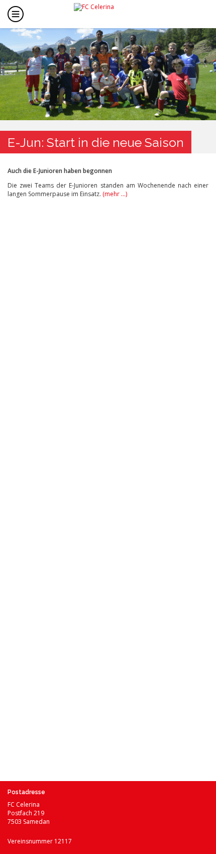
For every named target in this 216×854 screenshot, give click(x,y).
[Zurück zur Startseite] (116, 13)
